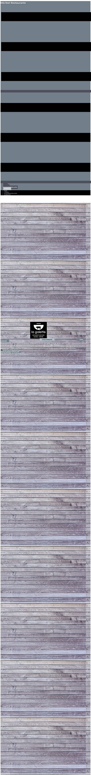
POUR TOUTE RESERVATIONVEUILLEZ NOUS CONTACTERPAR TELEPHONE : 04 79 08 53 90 (11, 351)
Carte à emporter (47, 339)
